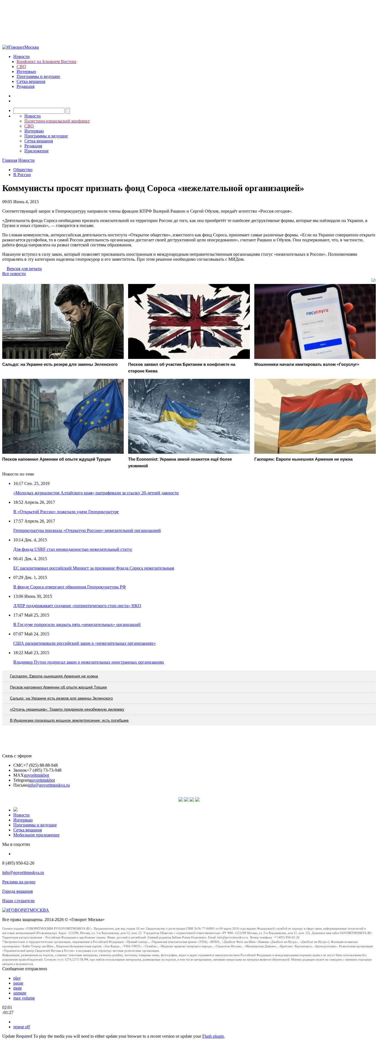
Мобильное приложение (36, 835)
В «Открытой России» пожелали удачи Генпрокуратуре (66, 511)
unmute (19, 993)
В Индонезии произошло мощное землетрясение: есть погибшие (69, 720)
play (17, 978)
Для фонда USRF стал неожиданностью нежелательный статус (72, 549)
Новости (21, 56)
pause (18, 983)
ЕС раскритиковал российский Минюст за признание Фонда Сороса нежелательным (93, 568)
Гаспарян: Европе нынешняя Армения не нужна (54, 676)
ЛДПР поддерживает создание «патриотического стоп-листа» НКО (77, 605)
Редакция (25, 86)
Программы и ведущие (38, 76)
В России (22, 174)
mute (17, 988)
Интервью (26, 71)
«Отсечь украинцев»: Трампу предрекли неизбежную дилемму (67, 709)
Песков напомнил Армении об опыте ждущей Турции (58, 687)
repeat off (21, 1026)
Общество (22, 169)
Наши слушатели (18, 900)
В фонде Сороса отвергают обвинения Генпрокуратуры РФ (69, 587)
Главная (9, 160)
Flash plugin (213, 1036)
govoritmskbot (36, 775)
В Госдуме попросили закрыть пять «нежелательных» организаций (77, 624)
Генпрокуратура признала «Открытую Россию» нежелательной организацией (87, 530)
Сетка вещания (31, 81)
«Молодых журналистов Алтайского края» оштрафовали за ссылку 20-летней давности (96, 493)
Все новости (14, 273)
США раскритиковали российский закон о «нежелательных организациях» (84, 643)
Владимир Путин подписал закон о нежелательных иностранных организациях (88, 662)
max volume (24, 998)
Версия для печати (24, 268)
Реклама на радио (18, 882)
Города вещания (17, 891)
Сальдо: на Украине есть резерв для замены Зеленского (61, 698)
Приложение (36, 150)
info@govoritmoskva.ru (49, 785)
